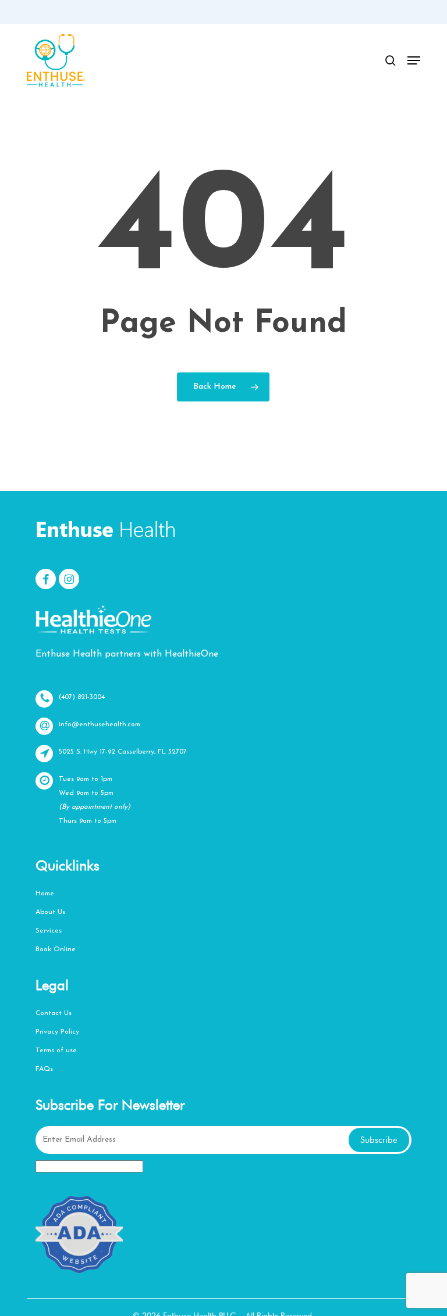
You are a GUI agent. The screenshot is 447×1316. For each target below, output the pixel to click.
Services (49, 930)
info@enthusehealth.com (99, 724)
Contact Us (54, 1013)
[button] (413, 60)
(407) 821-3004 (82, 697)
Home (45, 893)
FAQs (44, 1069)
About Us (50, 912)
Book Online (56, 949)
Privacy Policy (57, 1031)
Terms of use (56, 1050)
